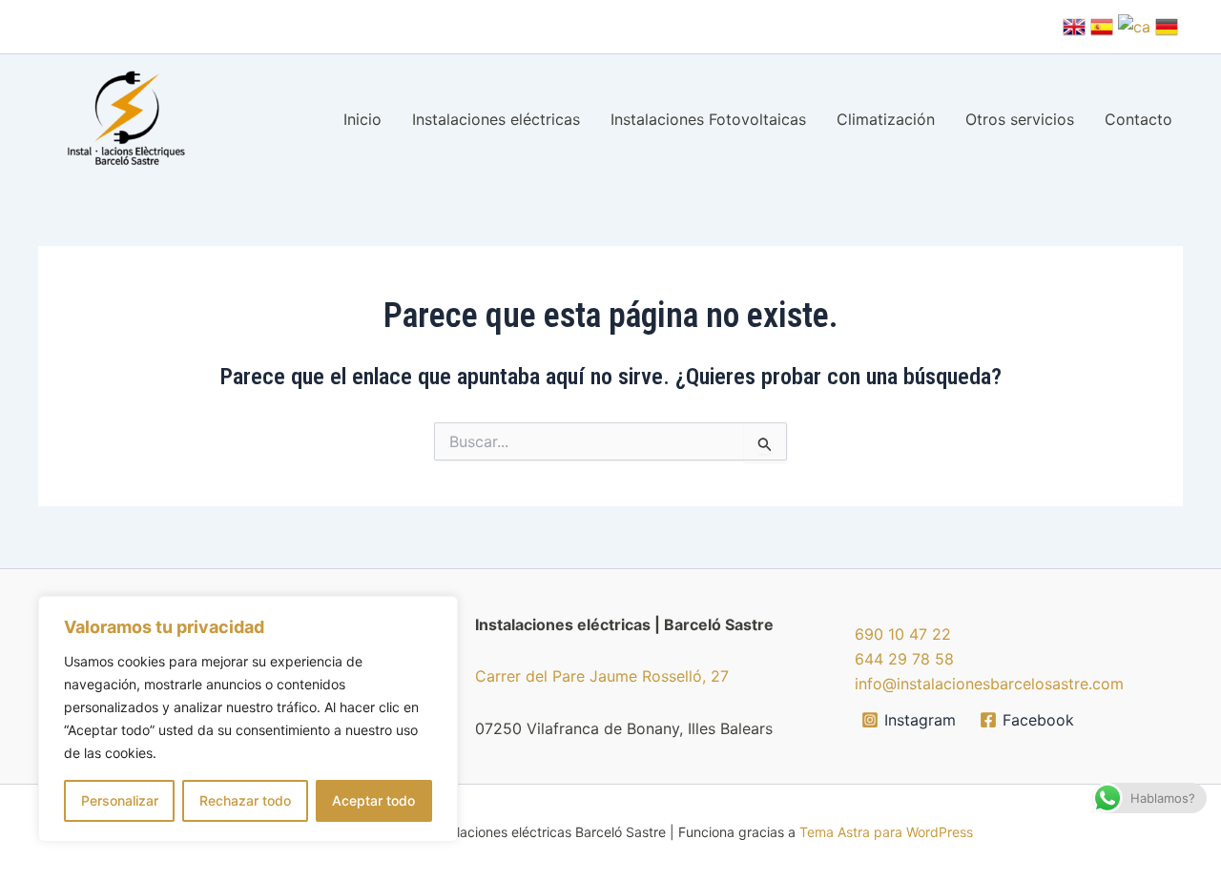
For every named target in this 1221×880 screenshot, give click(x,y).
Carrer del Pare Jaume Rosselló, (593, 676)
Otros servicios (1019, 119)
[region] (248, 719)
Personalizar (119, 800)
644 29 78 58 (904, 658)
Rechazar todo (245, 800)
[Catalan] (1134, 24)
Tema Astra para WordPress (886, 832)
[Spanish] (1101, 24)
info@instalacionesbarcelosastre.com (989, 683)
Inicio (362, 119)
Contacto (1138, 119)
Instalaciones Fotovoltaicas (708, 119)
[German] (1166, 24)
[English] (1074, 24)
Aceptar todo (373, 800)
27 (720, 676)
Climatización (886, 119)
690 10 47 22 (903, 634)
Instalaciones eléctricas (496, 119)
